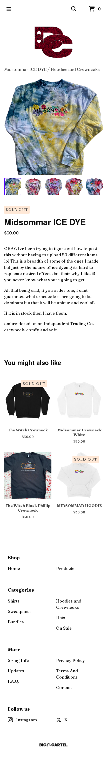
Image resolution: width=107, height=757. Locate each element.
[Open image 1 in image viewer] (53, 127)
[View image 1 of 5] (12, 186)
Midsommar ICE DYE (25, 69)
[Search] (73, 9)
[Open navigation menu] (9, 9)
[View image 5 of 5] (94, 186)
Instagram (26, 719)
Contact (64, 687)
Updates (16, 670)
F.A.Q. (13, 681)
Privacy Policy (70, 660)
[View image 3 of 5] (53, 186)
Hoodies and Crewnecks (75, 69)
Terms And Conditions (67, 674)
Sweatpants (19, 611)
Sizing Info (18, 660)
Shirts (13, 601)
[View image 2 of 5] (33, 186)
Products (65, 568)
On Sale (64, 628)
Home (14, 568)
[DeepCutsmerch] (54, 42)
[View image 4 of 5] (73, 186)
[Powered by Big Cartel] (53, 745)
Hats (60, 617)
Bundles (16, 621)
